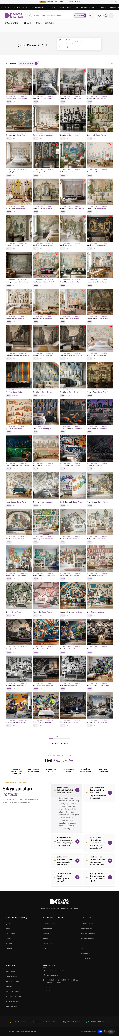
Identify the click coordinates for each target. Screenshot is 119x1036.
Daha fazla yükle (59, 743)
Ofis (44, 948)
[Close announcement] (116, 2)
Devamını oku (62, 47)
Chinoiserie (10, 934)
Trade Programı (12, 976)
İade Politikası (11, 1006)
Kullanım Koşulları (13, 996)
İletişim (104, 7)
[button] (13, 23)
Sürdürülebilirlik (12, 981)
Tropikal (9, 948)
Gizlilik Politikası (12, 991)
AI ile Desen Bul (87, 924)
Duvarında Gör (87, 929)
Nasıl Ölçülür (86, 953)
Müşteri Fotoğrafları (89, 7)
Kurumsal (53, 7)
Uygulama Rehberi (88, 934)
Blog (76, 7)
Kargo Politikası (12, 1001)
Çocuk (8, 938)
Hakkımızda (114, 7)
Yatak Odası (48, 929)
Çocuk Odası (48, 943)
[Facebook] (45, 989)
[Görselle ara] (90, 15)
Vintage (9, 943)
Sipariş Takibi (86, 958)
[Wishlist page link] (99, 15)
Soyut (8, 929)
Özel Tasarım (65, 7)
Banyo (45, 938)
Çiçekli (8, 924)
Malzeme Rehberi (87, 938)
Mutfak (46, 934)
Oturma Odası (49, 924)
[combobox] (60, 15)
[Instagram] (51, 989)
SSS (82, 943)
